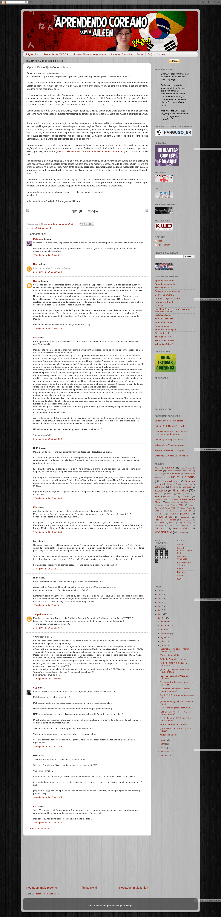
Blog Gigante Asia (163, 288)
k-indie (187, 494)
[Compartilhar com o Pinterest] (92, 224)
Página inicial (32, 54)
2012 (161, 610)
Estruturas (160, 487)
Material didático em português (169, 450)
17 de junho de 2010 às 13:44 (47, 498)
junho (163, 645)
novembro (166, 625)
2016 (161, 594)
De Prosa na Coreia (164, 295)
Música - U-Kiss (170, 508)
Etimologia (174, 487)
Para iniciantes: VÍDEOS (56, 54)
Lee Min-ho (168, 497)
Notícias (158, 511)
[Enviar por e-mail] (81, 224)
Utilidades (160, 528)
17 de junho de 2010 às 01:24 (47, 272)
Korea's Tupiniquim (164, 319)
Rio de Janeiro (186, 520)
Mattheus (38, 239)
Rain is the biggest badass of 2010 (176, 708)
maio (163, 740)
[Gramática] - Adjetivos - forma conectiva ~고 (174, 650)
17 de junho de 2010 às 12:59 (47, 439)
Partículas (184, 517)
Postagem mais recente (41, 887)
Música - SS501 (177, 505)
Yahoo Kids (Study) (164, 344)
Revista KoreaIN (162, 333)
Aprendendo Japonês (165, 284)
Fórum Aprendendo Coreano (173, 724)
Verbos (175, 529)
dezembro (166, 622)
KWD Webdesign (163, 315)
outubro (165, 630)
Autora (140, 54)
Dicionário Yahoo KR (164, 302)
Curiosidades (170, 481)
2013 (161, 606)
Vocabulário (163, 532)
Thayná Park (39, 614)
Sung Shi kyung (184, 523)
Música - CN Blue (172, 502)
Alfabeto (169, 467)
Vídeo (186, 528)
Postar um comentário (40, 828)
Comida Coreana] (188, 471)
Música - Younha (186, 508)
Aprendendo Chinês (164, 280)
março (164, 748)
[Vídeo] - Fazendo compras (173, 659)
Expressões (161, 490)
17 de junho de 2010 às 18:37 (47, 628)
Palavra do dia (163, 516)
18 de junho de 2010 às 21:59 (47, 746)
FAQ (150, 54)
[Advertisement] (87, 861)
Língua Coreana (183, 496)
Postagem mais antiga (133, 887)
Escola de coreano (184, 484)
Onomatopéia (160, 514)
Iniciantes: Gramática (121, 54)
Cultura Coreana (182, 477)
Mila (35, 337)
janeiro (164, 756)
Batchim (159, 471)
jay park (178, 494)
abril (163, 744)
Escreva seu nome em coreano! (170, 421)
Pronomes (160, 520)
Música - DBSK (188, 502)
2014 (161, 602)
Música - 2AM (161, 499)
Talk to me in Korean (165, 340)
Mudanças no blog (169, 735)
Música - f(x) (163, 505)
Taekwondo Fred (163, 337)
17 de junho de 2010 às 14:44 (47, 532)
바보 (35, 688)
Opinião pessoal (43, 228)
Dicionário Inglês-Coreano (167, 298)
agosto (164, 637)
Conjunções (162, 474)
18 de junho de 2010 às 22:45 (47, 797)
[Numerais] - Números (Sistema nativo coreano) (175, 690)
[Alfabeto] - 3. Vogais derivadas (169, 445)
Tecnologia (159, 525)
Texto (172, 525)
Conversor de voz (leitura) (167, 291)
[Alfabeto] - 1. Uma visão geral (169, 426)
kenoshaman (164, 245)
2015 (161, 598)
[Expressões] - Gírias (170, 655)
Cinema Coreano (172, 471)
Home (180, 544)
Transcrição (185, 525)
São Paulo (159, 523)
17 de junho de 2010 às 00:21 (47, 255)
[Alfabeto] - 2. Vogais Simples (169, 439)
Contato (161, 54)
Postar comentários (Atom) (47, 894)
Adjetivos (158, 468)
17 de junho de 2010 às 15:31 (47, 569)
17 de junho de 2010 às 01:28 (47, 328)
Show (171, 523)
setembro (165, 633)
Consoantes (175, 474)
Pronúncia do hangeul (165, 329)
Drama (169, 484)
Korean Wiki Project (164, 322)
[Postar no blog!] (83, 224)
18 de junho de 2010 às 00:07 (47, 678)
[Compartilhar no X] (86, 224)
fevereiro (165, 752)
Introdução (159, 494)
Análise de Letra (186, 468)
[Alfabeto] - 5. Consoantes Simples (171, 456)
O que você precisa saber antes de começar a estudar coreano (171, 432)
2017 (161, 590)
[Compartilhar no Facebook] (89, 224)
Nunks (36, 264)
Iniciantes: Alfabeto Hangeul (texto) (89, 54)
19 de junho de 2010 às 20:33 (47, 823)
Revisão (172, 520)
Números (187, 511)
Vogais (182, 533)
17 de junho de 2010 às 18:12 (47, 605)
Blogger (129, 906)
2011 (160, 614)
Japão (169, 494)
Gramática (180, 490)
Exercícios (187, 487)
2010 (161, 618)
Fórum (180, 576)
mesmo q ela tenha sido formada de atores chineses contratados (89, 151)
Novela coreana (172, 511)
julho (163, 641)
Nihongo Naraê (162, 326)
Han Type (159, 305)
